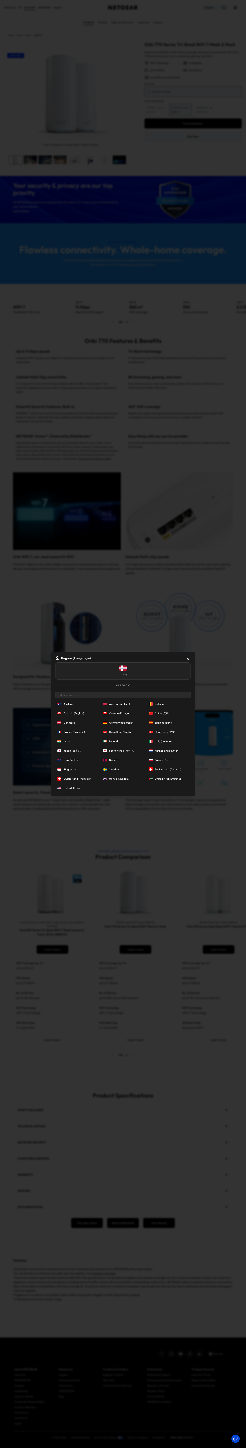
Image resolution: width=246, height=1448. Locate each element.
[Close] (188, 659)
